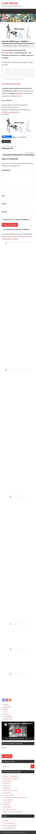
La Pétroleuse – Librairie (10, 790)
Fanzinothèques (7, 781)
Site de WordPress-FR (9, 827)
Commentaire (6, 170)
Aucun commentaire (23, 45)
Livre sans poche (8, 800)
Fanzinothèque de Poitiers (11, 778)
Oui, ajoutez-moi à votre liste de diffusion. (16, 219)
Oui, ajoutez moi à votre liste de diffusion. (17, 229)
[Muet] (29, 738)
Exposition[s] (6, 141)
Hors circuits (6, 785)
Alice (15, 45)
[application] (18, 731)
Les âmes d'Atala (8, 795)
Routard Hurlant (8, 716)
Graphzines (6, 783)
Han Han (19, 93)
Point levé (6, 714)
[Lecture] (4, 738)
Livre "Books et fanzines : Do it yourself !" (15, 797)
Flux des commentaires (10, 825)
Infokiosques (7, 788)
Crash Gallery (8, 53)
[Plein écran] (32, 738)
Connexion (6, 820)
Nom (4, 196)
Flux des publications (9, 823)
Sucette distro (7, 807)
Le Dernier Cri (7, 793)
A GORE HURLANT (10, 3)
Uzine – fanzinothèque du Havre (12, 811)
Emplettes (6, 704)
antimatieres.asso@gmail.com (11, 112)
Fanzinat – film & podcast (10, 776)
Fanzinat (5, 709)
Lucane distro (7, 802)
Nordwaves (6, 804)
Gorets (5, 711)
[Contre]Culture (7, 719)
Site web (4, 211)
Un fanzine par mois (9, 809)
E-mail (4, 204)
